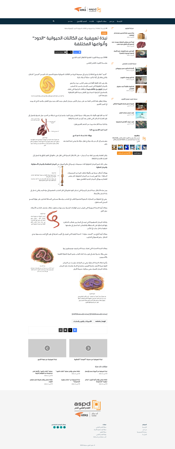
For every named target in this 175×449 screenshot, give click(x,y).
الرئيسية (119, 21)
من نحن (111, 21)
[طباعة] (61, 330)
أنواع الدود (103, 68)
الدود (98, 68)
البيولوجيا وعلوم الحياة (69, 68)
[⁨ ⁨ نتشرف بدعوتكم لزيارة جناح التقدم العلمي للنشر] (120, 147)
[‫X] (70, 330)
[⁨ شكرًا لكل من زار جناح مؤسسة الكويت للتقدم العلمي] (144, 147)
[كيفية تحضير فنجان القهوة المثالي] (141, 106)
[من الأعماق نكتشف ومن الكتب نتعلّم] (126, 147)
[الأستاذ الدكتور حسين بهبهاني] (141, 71)
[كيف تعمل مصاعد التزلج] (141, 115)
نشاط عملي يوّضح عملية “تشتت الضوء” (68, 371)
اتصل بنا (144, 434)
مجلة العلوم (103, 432)
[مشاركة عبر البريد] (65, 330)
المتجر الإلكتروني (82, 21)
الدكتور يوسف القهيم (127, 77)
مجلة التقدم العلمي (101, 427)
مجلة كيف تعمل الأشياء (100, 429)
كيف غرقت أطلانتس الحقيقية (125, 122)
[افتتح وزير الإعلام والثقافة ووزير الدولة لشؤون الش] (138, 147)
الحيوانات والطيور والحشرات (86, 68)
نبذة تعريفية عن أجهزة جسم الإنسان (96, 371)
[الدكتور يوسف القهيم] (141, 80)
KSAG (98, 28)
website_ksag (100, 321)
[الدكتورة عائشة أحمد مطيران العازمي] (141, 89)
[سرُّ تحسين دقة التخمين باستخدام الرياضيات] (141, 36)
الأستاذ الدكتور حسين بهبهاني (125, 68)
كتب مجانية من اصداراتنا (99, 437)
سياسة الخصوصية (142, 432)
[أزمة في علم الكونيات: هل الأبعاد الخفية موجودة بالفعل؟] (141, 54)
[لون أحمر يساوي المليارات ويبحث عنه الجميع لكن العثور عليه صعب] (141, 45)
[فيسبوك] (75, 330)
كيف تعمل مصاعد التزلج (126, 113)
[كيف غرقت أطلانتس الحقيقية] (141, 124)
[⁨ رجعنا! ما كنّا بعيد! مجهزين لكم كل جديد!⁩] (114, 147)
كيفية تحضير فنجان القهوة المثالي (123, 104)
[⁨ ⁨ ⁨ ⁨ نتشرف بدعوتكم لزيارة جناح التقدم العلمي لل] (132, 147)
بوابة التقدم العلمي (101, 434)
